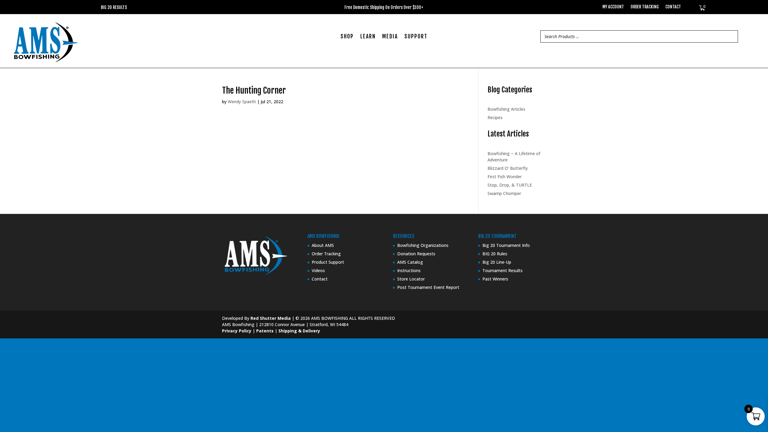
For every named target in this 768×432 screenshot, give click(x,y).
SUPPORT (416, 37)
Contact (673, 7)
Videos (318, 270)
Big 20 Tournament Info (506, 245)
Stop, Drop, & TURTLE (510, 185)
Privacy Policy (236, 331)
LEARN (368, 37)
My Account (613, 7)
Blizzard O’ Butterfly (508, 168)
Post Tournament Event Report (428, 287)
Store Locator (411, 279)
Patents (265, 331)
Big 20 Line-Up (496, 262)
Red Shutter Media (270, 318)
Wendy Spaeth (242, 101)
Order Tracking (645, 7)
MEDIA (390, 37)
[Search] (732, 36)
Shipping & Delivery (299, 331)
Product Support (328, 262)
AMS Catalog (410, 262)
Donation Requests (416, 253)
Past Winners (495, 279)
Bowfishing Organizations (422, 245)
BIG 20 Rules (494, 253)
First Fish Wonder (505, 176)
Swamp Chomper (504, 193)
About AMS (323, 245)
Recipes (495, 117)
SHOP (347, 37)
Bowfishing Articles (506, 109)
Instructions (409, 270)
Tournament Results (502, 270)
